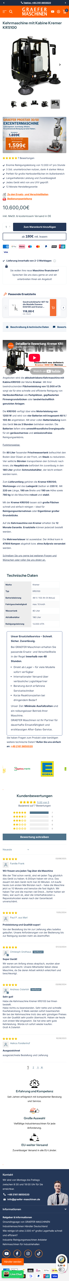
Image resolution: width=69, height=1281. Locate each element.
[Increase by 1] (10, 224)
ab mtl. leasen (34, 236)
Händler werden (12, 1261)
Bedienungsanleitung (19, 198)
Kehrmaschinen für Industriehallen (21, 1244)
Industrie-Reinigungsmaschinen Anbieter (25, 1239)
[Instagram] (28, 1253)
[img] (10, 859)
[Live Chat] (13, 1274)
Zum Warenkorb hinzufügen (40, 226)
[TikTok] (39, 1253)
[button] (3, 3)
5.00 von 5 (43, 802)
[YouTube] (6, 1253)
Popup (54, 260)
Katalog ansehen (5, 11)
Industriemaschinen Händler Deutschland (25, 1226)
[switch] (62, 1269)
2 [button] (33, 1067)
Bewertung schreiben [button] (34, 837)
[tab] (27, 327)
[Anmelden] (58, 12)
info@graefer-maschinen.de (23, 1199)
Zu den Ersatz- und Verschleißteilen (27, 194)
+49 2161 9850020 (22, 746)
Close (34, 1209)
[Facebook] (17, 1253)
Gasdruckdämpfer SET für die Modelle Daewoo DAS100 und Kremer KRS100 (36, 304)
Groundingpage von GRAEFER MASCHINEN (26, 1221)
